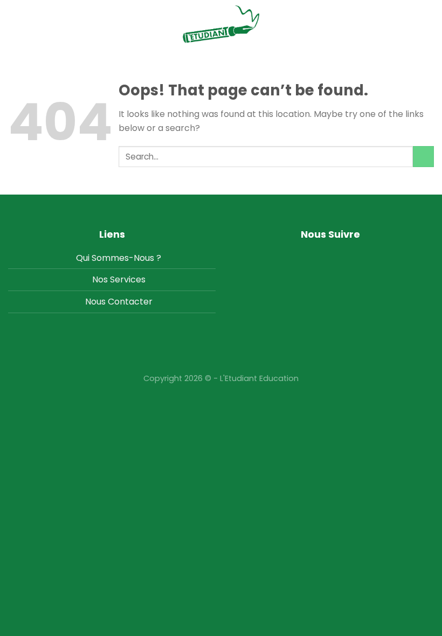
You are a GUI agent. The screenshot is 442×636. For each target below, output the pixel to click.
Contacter (130, 301)
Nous (95, 301)
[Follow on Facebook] (313, 256)
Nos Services (119, 279)
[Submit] (423, 156)
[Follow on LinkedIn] (347, 256)
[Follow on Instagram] (330, 256)
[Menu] (427, 24)
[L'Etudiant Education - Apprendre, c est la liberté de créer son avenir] (221, 24)
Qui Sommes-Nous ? (118, 258)
